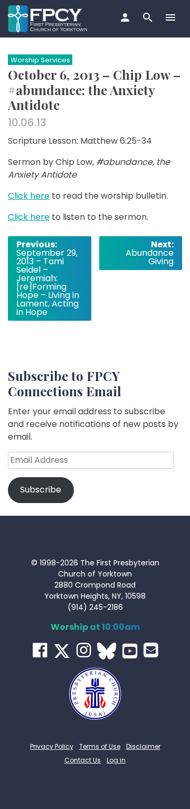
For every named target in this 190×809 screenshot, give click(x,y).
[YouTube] (129, 651)
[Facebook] (40, 650)
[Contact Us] (150, 650)
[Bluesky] (106, 651)
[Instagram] (83, 650)
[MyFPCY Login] (126, 18)
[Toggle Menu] (172, 18)
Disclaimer (143, 746)
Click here (29, 196)
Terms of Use (99, 746)
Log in (116, 760)
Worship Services (40, 60)
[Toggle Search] (149, 18)
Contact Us (82, 760)
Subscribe (40, 489)
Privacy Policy (51, 746)
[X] (61, 651)
